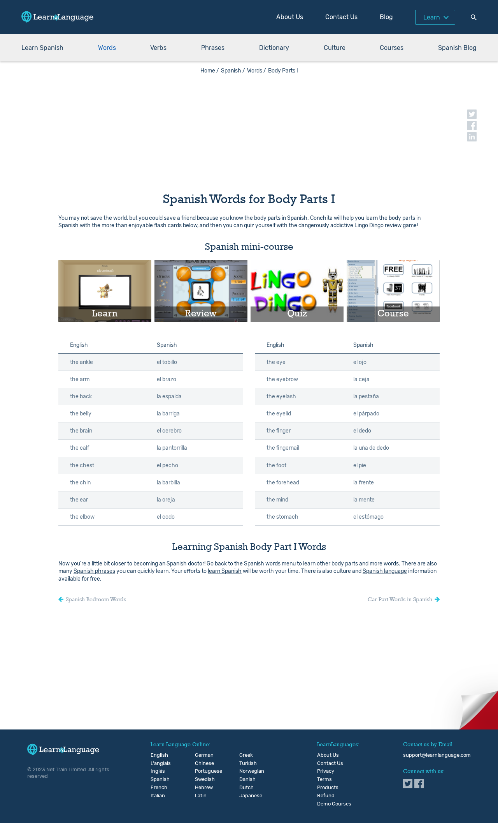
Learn (431, 17)
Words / (256, 70)
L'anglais (157, 763)
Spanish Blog (457, 47)
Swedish (201, 779)
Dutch (245, 787)
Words (107, 47)
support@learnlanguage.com (437, 755)
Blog (386, 17)
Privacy (325, 771)
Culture (334, 47)
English (157, 755)
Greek (245, 755)
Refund (326, 795)
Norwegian (245, 771)
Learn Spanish (42, 47)
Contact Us (341, 17)
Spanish (157, 779)
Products (327, 787)
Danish (245, 779)
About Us (289, 17)
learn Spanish (225, 571)
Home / (209, 70)
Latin (201, 795)
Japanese (245, 795)
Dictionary (274, 47)
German (201, 755)
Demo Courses (334, 804)
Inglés (157, 771)
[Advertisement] (249, 128)
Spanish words (262, 563)
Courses (391, 47)
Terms (324, 779)
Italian (157, 795)
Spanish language (385, 571)
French (157, 787)
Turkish (245, 763)
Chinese (201, 763)
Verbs (158, 47)
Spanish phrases (94, 571)
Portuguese (201, 771)
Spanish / (233, 70)
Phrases (212, 47)
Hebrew (201, 787)
